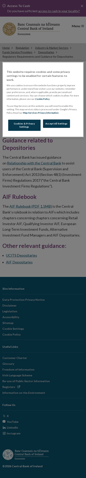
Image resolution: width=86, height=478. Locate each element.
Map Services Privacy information (41, 112)
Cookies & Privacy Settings (24, 125)
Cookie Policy (42, 99)
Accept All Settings (56, 123)
